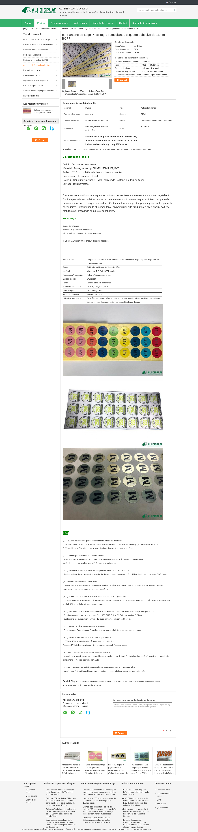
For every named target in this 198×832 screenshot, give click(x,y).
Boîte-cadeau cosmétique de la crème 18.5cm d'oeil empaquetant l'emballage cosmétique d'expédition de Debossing (61, 823)
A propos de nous (59, 23)
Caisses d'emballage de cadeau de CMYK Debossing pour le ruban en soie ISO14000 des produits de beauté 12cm (61, 812)
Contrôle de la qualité (103, 23)
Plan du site (161, 804)
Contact (123, 23)
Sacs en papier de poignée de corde (38, 91)
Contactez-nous (163, 790)
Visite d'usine (80, 23)
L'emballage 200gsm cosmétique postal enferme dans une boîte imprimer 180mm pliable (99, 800)
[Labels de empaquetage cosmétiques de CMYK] (27, 111)
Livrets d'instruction (31, 96)
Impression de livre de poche (35, 80)
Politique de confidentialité (33, 829)
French (172, 2)
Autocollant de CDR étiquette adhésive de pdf (82, 685)
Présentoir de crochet (32, 70)
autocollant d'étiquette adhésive (54, 29)
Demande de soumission (144, 23)
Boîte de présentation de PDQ (35, 60)
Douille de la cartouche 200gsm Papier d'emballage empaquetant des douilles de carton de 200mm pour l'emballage (99, 792)
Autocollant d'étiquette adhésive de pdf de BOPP (96, 681)
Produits (41, 23)
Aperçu (28, 23)
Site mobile (163, 808)
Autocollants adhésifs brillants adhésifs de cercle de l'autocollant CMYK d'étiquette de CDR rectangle (71, 770)
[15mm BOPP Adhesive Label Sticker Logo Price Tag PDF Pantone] (87, 60)
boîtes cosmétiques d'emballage (36, 39)
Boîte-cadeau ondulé (32, 55)
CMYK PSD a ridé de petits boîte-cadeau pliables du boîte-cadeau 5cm (136, 792)
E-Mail (159, 800)
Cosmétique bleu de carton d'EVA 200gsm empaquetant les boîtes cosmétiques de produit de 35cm (97, 820)
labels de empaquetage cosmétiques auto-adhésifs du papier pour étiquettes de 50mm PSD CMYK (95, 770)
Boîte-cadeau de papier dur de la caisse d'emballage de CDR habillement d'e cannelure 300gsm (136, 812)
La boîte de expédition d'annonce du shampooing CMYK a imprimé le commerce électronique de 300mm (136, 823)
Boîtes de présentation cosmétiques (38, 45)
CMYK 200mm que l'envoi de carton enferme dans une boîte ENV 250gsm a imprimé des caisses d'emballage (136, 801)
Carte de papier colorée (33, 86)
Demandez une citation (163, 795)
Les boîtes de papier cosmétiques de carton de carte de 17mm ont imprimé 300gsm (60, 792)
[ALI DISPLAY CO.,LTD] (39, 10)
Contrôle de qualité (31, 801)
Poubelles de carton (31, 75)
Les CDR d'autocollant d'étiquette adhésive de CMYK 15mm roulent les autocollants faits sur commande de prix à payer (165, 772)
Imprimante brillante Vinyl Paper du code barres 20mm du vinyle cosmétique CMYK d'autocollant (141, 770)
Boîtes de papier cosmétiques (35, 50)
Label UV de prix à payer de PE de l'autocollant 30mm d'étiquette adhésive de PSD (118, 770)
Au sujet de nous (30, 791)
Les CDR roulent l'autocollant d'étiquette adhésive (139, 681)
